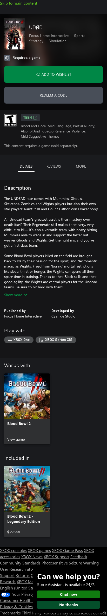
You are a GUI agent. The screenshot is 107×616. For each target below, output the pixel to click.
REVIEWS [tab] (53, 166)
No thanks (68, 604)
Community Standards (20, 563)
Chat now (68, 594)
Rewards (8, 581)
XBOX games (39, 550)
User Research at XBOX (21, 569)
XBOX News (32, 556)
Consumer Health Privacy (22, 600)
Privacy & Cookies (16, 606)
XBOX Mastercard (32, 581)
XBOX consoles (13, 550)
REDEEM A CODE (53, 95)
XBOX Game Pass (67, 550)
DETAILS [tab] (26, 166)
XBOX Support (56, 556)
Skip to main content (18, 3)
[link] (27, 408)
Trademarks (10, 612)
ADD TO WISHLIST (56, 74)
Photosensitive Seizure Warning (70, 563)
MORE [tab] (81, 166)
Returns (23, 575)
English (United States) (20, 587)
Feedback (78, 556)
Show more (13, 294)
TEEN (27, 117)
